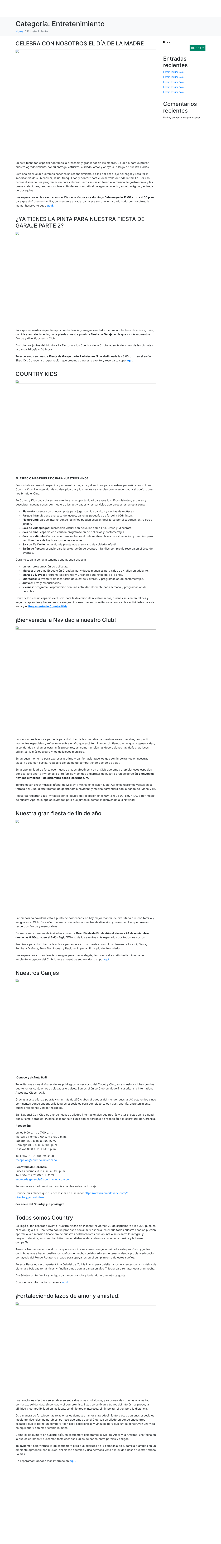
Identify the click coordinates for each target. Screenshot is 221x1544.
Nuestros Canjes (37, 972)
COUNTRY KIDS (36, 374)
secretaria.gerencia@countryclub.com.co (42, 1179)
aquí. (106, 959)
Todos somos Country (44, 1217)
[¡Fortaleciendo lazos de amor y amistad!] (86, 1348)
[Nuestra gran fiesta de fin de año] (86, 866)
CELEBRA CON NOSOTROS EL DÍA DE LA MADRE (80, 43)
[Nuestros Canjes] (86, 1025)
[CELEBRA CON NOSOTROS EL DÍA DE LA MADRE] (86, 103)
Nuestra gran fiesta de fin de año (58, 813)
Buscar (167, 42)
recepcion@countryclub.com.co (36, 1160)
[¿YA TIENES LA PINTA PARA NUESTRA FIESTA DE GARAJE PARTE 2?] (86, 278)
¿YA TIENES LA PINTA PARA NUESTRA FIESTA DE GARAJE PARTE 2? (80, 222)
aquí (129, 360)
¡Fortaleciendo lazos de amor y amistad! (68, 1295)
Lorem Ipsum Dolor (173, 71)
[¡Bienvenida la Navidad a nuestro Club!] (86, 680)
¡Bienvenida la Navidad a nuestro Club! (66, 619)
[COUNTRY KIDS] (86, 426)
